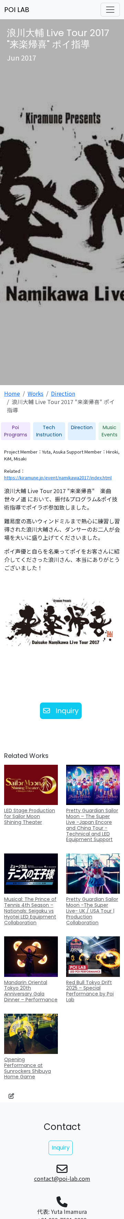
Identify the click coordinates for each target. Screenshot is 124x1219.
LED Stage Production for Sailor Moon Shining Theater (29, 816)
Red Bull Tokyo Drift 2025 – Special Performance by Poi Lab (90, 991)
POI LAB (16, 9)
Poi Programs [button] (15, 431)
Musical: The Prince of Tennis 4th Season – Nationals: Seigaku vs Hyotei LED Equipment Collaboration (30, 911)
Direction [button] (82, 427)
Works (35, 393)
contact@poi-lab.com (62, 1178)
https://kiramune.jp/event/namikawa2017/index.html (58, 477)
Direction (63, 393)
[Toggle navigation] (110, 10)
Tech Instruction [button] (49, 431)
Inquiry (67, 711)
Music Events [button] (109, 431)
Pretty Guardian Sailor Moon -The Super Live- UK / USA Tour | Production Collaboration (92, 911)
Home (12, 393)
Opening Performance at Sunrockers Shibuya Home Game (27, 1068)
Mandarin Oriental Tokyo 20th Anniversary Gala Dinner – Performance (31, 991)
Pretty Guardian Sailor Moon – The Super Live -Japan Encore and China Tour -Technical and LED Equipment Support (92, 825)
